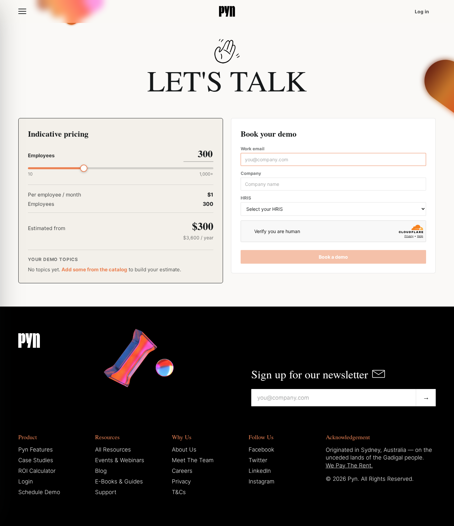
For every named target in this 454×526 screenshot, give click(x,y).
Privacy (181, 481)
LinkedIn (260, 470)
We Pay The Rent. (349, 465)
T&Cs (179, 492)
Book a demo (333, 257)
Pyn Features (35, 449)
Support (105, 492)
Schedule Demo (39, 492)
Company (251, 173)
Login (25, 481)
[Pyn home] (227, 11)
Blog (101, 470)
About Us (184, 449)
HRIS (246, 197)
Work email (253, 148)
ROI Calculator (37, 470)
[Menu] (22, 11)
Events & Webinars (119, 460)
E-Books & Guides (119, 481)
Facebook (261, 449)
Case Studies (35, 460)
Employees (41, 155)
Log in (422, 11)
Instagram (262, 481)
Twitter (258, 460)
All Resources (113, 449)
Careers (182, 470)
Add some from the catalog (94, 269)
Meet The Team (193, 460)
